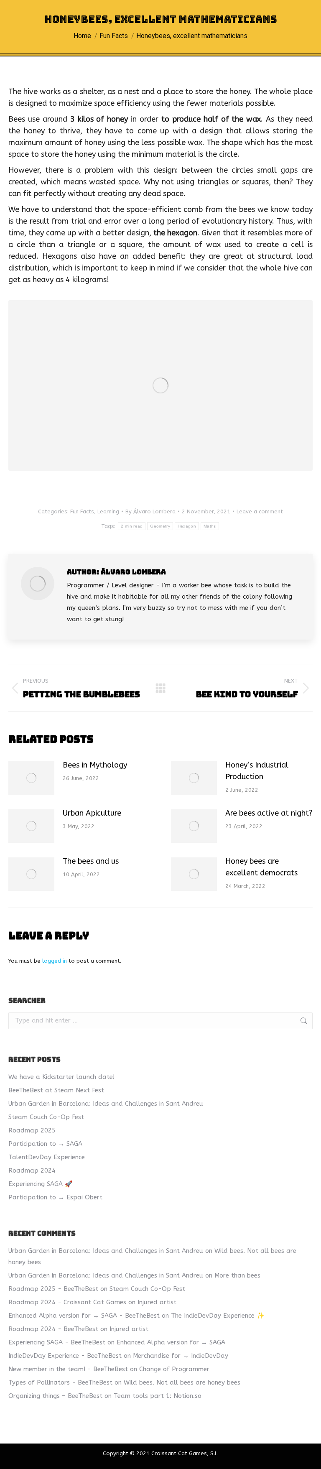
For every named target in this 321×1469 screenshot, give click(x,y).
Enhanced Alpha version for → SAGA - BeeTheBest (84, 1315)
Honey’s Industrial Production (256, 770)
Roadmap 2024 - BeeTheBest (53, 1329)
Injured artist (157, 1302)
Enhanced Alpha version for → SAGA (171, 1342)
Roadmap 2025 (32, 1130)
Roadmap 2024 (32, 1170)
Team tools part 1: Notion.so (157, 1396)
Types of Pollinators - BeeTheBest (60, 1382)
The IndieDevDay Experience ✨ (218, 1315)
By (150, 511)
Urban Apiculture (92, 813)
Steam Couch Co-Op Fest (46, 1117)
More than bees (237, 1275)
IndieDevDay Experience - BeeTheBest (65, 1355)
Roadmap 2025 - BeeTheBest (53, 1289)
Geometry (160, 526)
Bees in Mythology (95, 765)
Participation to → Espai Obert (55, 1197)
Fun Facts (82, 511)
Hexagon (187, 526)
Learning (108, 511)
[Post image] (31, 778)
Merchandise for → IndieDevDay (180, 1355)
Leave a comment (260, 511)
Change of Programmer (174, 1369)
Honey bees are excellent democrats (261, 867)
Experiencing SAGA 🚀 (40, 1184)
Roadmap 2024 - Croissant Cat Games (67, 1302)
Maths (210, 526)
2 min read (132, 526)
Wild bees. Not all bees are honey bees (182, 1382)
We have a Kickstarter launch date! (61, 1077)
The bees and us (91, 861)
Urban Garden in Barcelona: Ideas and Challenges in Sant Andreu (105, 1103)
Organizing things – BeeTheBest (55, 1396)
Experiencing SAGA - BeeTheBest (56, 1342)
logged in (54, 961)
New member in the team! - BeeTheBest (68, 1369)
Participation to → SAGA (45, 1144)
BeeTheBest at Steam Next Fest (56, 1090)
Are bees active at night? (269, 813)
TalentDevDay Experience (46, 1157)
